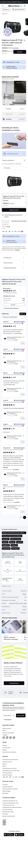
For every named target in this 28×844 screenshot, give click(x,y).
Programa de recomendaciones (10, 759)
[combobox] (14, 160)
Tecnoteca (5, 784)
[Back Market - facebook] (10, 737)
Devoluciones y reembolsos (9, 752)
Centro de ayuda (6, 747)
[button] (7, 32)
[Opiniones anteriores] (20, 517)
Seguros (4, 764)
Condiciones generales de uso (9, 800)
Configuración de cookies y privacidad (11, 807)
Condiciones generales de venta (10, 803)
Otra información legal (7, 811)
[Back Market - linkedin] (7, 737)
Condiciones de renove (8, 805)
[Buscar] (13, 9)
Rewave (8, 226)
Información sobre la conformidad (19, 221)
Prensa (4, 730)
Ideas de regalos (6, 791)
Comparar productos (7, 786)
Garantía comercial (7, 761)
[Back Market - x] (14, 737)
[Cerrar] (26, 2)
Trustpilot (4, 735)
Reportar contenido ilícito (8, 816)
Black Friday (5, 793)
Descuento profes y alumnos (9, 768)
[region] (14, 631)
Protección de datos (7, 809)
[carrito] (24, 6)
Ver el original (16, 469)
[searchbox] (20, 9)
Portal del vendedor (7, 772)
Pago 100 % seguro (7, 775)
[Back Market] (14, 6)
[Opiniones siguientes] (24, 517)
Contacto (4, 745)
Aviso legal (5, 814)
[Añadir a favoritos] (24, 40)
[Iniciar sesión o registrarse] (21, 6)
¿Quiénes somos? (6, 728)
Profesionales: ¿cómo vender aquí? (11, 770)
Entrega (4, 750)
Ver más (17, 250)
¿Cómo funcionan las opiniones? (12, 308)
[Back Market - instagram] (3, 737)
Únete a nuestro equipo (8, 732)
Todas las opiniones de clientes (10, 789)
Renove (4, 766)
